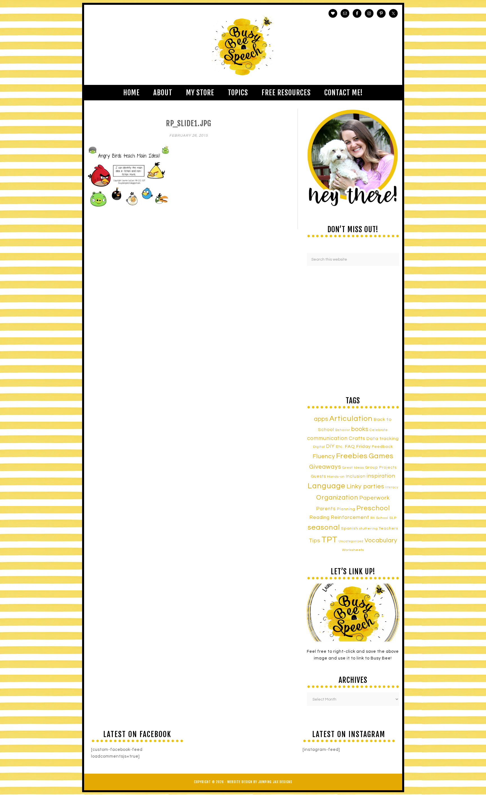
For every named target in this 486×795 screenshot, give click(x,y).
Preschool (373, 508)
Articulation (351, 419)
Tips (314, 540)
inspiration (381, 476)
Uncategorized (351, 541)
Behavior (342, 430)
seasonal (324, 527)
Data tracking (382, 438)
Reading (319, 517)
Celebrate (379, 430)
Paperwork (374, 498)
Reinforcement (350, 517)
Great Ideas (353, 467)
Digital (319, 447)
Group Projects (381, 467)
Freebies (352, 456)
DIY (330, 446)
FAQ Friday (358, 446)
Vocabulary (380, 540)
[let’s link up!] (353, 613)
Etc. (340, 446)
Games (381, 456)
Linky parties (365, 486)
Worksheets (353, 550)
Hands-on (336, 476)
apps (321, 419)
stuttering (368, 528)
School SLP (386, 518)
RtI (372, 518)
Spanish (349, 528)
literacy (391, 487)
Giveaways (325, 467)
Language (326, 486)
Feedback (382, 446)
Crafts (357, 438)
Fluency (323, 456)
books (359, 429)
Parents (326, 508)
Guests (318, 476)
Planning (346, 509)
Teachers (388, 528)
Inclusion (356, 476)
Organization (337, 497)
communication (327, 438)
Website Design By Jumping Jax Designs (259, 782)
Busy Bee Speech (243, 44)
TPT (329, 540)
